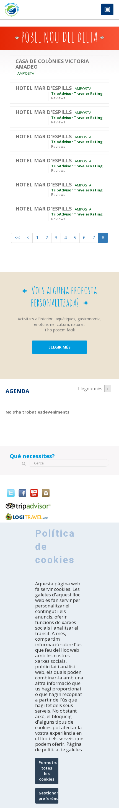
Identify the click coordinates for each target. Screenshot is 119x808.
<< (17, 238)
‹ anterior (107, 388)
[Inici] (29, 9)
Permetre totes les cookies (48, 771)
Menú (107, 10)
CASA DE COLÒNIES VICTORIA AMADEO (52, 64)
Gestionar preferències (48, 795)
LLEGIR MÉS (59, 347)
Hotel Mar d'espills (43, 88)
